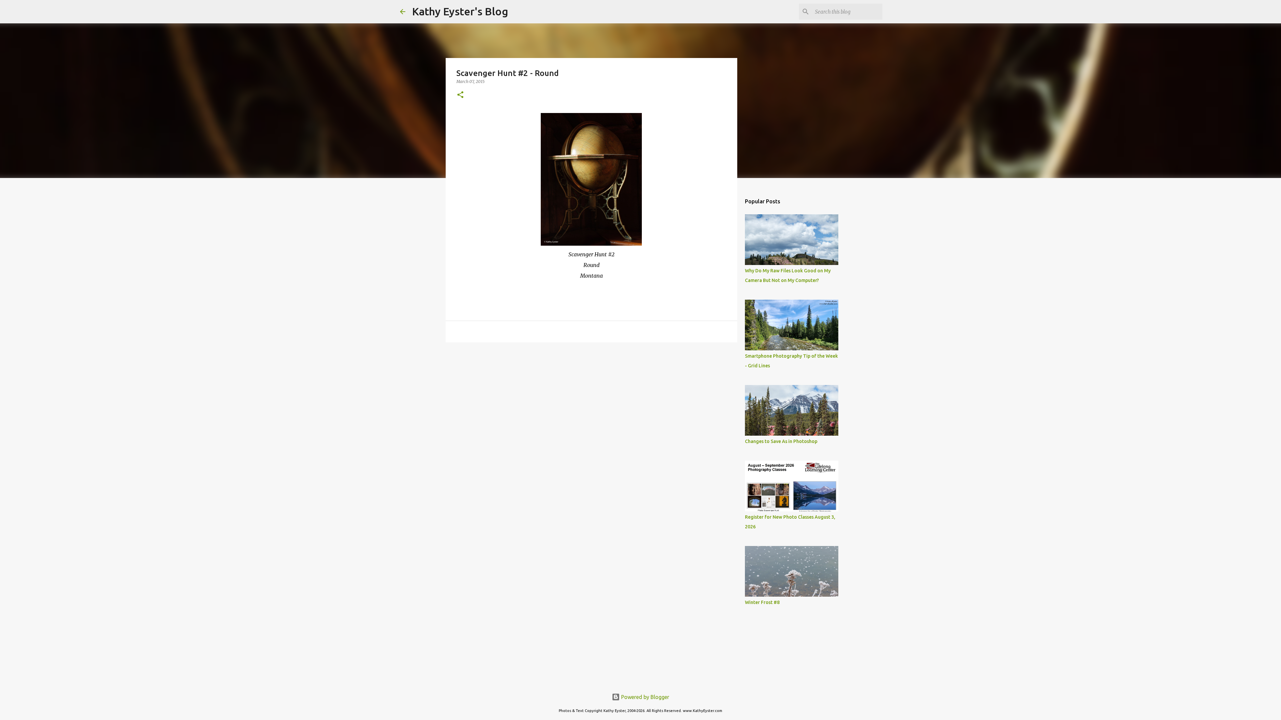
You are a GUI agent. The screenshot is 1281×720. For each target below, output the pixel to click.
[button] (460, 95)
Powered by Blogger (644, 697)
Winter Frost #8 (762, 602)
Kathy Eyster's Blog (460, 11)
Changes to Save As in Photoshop (781, 441)
